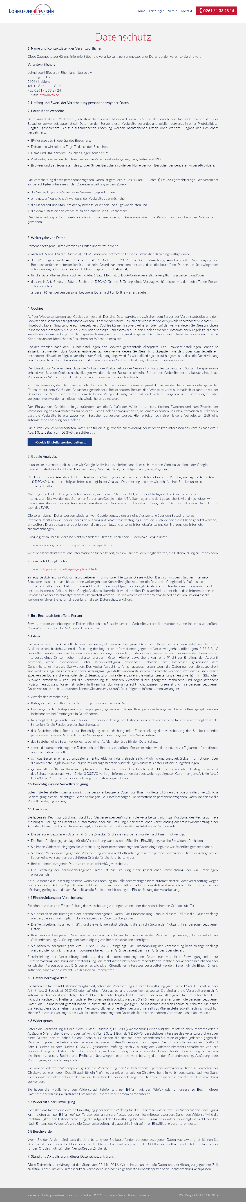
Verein (172, 11)
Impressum (33, 1195)
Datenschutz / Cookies (79, 1195)
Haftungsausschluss (53, 1195)
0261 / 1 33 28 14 (218, 10)
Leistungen (156, 11)
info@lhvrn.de (49, 95)
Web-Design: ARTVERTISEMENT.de (198, 1195)
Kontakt (186, 11)
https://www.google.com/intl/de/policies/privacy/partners (70, 545)
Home (141, 11)
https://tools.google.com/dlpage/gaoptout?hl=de (63, 569)
